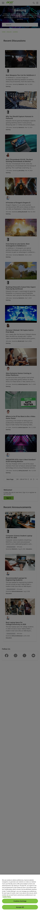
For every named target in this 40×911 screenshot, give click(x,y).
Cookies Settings (19, 901)
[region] (20, 893)
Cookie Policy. (7, 897)
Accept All (20, 907)
